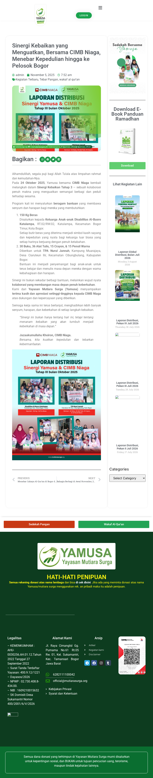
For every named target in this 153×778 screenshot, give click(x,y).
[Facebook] (94, 663)
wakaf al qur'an (69, 79)
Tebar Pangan (49, 79)
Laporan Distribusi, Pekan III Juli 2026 (127, 384)
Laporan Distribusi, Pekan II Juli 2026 (127, 447)
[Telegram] (87, 663)
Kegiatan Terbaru (27, 79)
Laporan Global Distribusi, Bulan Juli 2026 (127, 255)
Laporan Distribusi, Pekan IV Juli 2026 (127, 322)
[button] (100, 7)
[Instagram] (101, 663)
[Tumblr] (108, 663)
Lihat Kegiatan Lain (127, 184)
